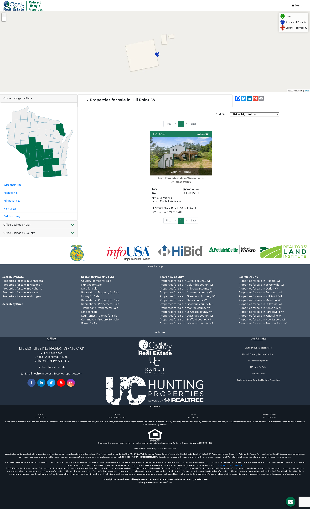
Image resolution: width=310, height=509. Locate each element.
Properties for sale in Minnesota (22, 281)
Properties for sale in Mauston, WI (260, 300)
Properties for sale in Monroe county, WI (185, 308)
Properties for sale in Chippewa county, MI (186, 288)
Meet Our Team (269, 414)
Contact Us (40, 417)
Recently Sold (269, 417)
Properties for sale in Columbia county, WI (186, 284)
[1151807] (157, 54)
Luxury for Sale (90, 296)
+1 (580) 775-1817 (58, 360)
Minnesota (12, 200)
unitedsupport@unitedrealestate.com (138, 457)
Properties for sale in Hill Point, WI (260, 296)
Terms (306, 90)
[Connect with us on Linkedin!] (41, 383)
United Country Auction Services (258, 354)
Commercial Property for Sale (100, 319)
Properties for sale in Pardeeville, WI (261, 312)
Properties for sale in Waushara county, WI (186, 315)
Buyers (117, 414)
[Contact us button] (290, 502)
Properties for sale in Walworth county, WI (186, 323)
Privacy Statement (116, 417)
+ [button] (4, 15)
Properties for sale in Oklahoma (22, 288)
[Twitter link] (51, 383)
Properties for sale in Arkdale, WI (259, 281)
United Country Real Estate (258, 348)
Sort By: (221, 114)
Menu (298, 5)
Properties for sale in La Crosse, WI (260, 304)
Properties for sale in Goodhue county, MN (187, 304)
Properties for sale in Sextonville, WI (261, 284)
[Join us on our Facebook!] (31, 383)
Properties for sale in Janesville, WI (260, 315)
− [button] (4, 19)
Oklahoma (12, 216)
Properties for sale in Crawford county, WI (186, 292)
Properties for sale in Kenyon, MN (260, 308)
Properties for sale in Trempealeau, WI (263, 323)
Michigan (11, 193)
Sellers (193, 414)
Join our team (258, 373)
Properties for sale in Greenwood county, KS (188, 296)
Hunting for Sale (91, 284)
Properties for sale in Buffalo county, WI (185, 281)
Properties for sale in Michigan (21, 296)
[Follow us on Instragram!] (71, 383)
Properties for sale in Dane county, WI (183, 300)
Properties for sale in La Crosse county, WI (186, 312)
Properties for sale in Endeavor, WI (260, 292)
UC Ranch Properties (258, 360)
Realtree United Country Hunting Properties (258, 380)
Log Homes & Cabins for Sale (99, 315)
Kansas (10, 208)
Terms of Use (193, 417)
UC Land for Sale (258, 367)
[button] (38, 225)
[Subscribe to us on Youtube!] (61, 383)
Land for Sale (89, 288)
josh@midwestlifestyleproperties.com (58, 373)
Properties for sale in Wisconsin (22, 284)
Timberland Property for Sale (99, 308)
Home (40, 414)
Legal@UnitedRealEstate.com (230, 465)
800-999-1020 (205, 443)
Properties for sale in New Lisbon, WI (262, 319)
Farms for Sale (90, 323)
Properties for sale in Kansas (20, 292)
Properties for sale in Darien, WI (259, 288)
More (161, 332)
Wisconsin (13, 185)
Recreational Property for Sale (100, 292)
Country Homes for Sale (96, 281)
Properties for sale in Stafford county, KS (185, 319)
